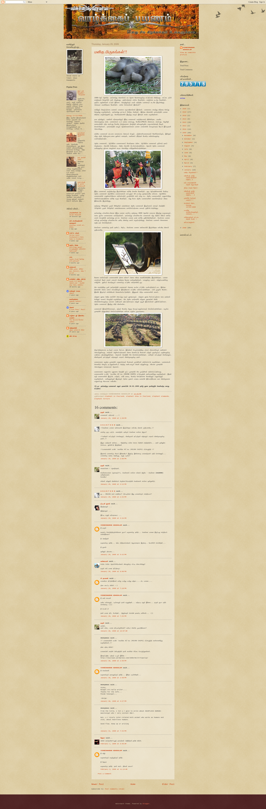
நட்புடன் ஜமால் (105, 504)
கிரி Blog (73, 336)
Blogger (146, 804)
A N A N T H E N (108, 425)
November (188, 135)
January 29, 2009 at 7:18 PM (113, 588)
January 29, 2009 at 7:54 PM (113, 616)
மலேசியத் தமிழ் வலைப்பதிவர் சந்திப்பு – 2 (189, 193)
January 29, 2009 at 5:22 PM (113, 554)
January (188, 170)
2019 (184, 112)
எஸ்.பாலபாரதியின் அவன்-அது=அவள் (191, 183)
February (188, 166)
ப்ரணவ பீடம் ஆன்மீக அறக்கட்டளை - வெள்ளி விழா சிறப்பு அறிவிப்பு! (76, 283)
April (187, 159)
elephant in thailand (114, 396)
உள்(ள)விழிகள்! (189, 222)
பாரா (70, 257)
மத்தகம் (71, 293)
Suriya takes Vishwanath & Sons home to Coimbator (76, 237)
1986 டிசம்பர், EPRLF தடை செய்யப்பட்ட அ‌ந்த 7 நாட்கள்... (77, 271)
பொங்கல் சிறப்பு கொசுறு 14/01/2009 (190, 205)
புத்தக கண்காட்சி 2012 (76, 330)
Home (133, 784)
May (186, 156)
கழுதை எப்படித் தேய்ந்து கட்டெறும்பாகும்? (76, 260)
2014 (184, 119)
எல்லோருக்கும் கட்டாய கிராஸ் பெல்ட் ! (191, 218)
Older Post (168, 784)
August (187, 146)
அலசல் (71, 307)
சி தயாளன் (104, 578)
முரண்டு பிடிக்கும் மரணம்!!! (190, 199)
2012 (184, 126)
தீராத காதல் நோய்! (191, 188)
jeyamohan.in (75, 213)
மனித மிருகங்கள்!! (110, 51)
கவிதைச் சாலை (74, 291)
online (182, 98)
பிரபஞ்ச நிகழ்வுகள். (75, 215)
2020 (184, 109)
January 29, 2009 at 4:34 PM (113, 518)
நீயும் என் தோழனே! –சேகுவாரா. (81, 94)
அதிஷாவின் (73, 328)
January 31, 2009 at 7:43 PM (113, 731)
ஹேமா (103, 738)
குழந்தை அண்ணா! (75, 301)
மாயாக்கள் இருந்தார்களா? (81, 135)
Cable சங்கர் (74, 233)
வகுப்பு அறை (73, 245)
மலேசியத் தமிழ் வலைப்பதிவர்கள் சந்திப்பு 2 (190, 177)
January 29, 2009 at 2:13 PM (113, 484)
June (186, 153)
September (189, 142)
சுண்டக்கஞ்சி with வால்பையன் (81, 184)
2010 (184, 129)
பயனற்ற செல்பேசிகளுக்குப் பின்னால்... (191, 212)
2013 (184, 122)
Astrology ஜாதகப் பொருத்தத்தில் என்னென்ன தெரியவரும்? (77, 249)
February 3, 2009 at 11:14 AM (114, 769)
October (188, 139)
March (187, 163)
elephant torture (102, 399)
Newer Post (97, 784)
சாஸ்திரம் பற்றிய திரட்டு (77, 279)
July (186, 149)
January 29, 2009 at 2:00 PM (113, 459)
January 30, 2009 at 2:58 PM (113, 678)
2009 (184, 133)
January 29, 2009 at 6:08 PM (113, 571)
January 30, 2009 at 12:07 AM (114, 631)
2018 (184, 115)
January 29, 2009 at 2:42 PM (113, 497)
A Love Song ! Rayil (77, 309)
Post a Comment (104, 774)
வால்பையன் (104, 561)
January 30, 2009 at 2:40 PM (113, 661)
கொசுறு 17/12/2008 (74, 116)
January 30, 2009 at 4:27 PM (113, 701)
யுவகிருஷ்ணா (73, 299)
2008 (184, 228)
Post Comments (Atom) (114, 789)
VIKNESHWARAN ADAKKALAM (111, 525)
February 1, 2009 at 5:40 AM (113, 744)
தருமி (102, 412)
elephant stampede (160, 396)
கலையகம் (72, 267)
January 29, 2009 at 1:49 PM (113, 418)
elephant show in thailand (138, 396)
